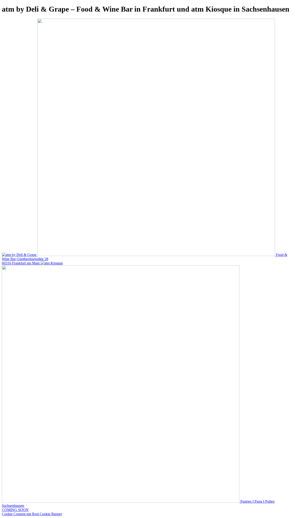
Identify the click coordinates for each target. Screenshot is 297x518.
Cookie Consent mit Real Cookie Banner (32, 514)
